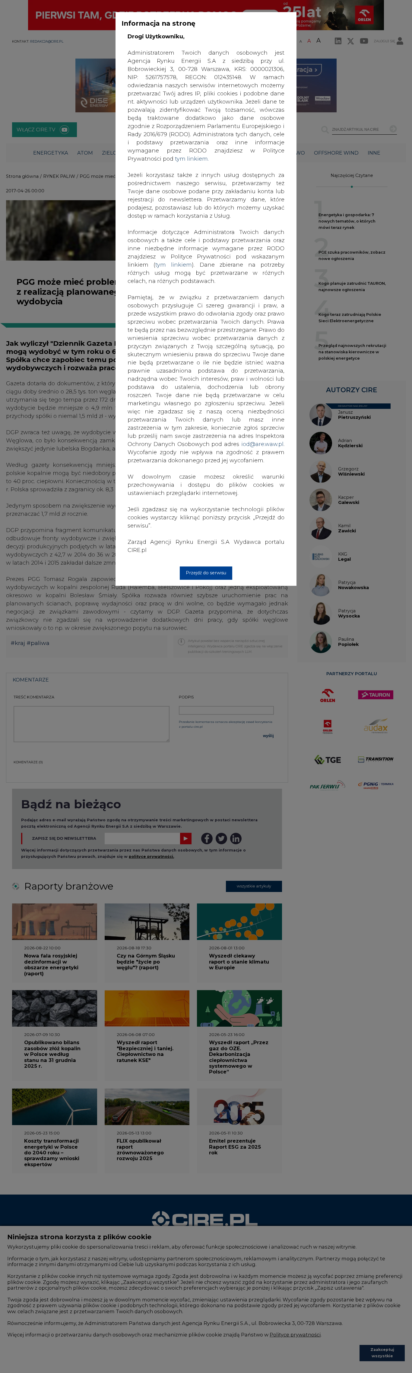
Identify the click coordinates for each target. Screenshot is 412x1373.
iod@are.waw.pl (262, 444)
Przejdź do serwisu (206, 573)
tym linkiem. (192, 159)
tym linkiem (173, 264)
